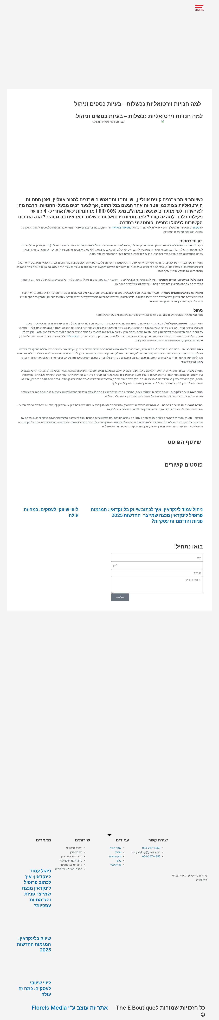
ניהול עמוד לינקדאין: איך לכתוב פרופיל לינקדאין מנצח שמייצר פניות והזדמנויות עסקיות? (172, 515)
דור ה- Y (72, 336)
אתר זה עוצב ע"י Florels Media (70, 1007)
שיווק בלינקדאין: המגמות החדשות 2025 (34, 944)
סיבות (196, 227)
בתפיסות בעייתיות (121, 227)
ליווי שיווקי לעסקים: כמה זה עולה (34, 988)
